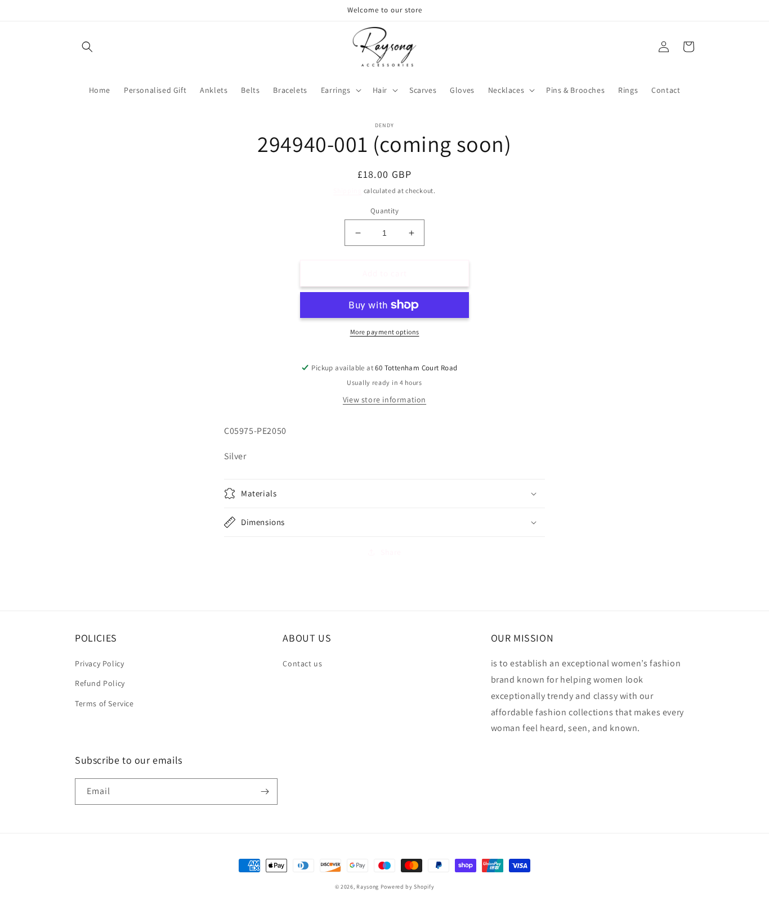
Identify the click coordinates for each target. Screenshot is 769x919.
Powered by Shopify (408, 886)
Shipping (347, 190)
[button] (87, 46)
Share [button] (391, 552)
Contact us (302, 663)
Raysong (367, 886)
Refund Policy (100, 683)
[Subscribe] (264, 791)
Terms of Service (104, 703)
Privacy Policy (99, 663)
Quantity (384, 211)
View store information (384, 400)
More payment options (384, 332)
